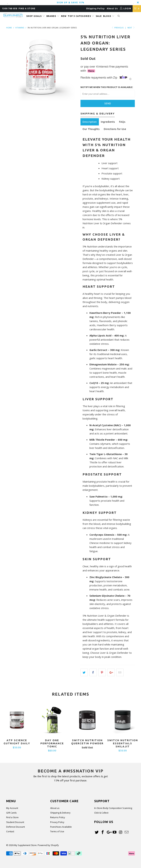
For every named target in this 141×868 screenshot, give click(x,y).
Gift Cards (11, 812)
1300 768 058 (9, 8)
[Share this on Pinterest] (102, 672)
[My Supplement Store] (13, 15)
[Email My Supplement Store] (126, 832)
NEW (63, 16)
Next (130, 27)
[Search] (118, 16)
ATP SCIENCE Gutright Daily (17, 720)
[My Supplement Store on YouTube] (114, 832)
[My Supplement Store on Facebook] (102, 832)
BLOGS (107, 16)
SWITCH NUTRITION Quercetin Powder (87, 720)
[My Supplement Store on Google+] (108, 832)
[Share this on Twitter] (84, 672)
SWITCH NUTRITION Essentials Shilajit (122, 720)
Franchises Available (61, 826)
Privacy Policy (57, 822)
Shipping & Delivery (60, 812)
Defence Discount (15, 826)
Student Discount (15, 822)
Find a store (27, 8)
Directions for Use (115, 129)
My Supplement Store (25, 845)
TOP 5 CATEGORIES (80, 16)
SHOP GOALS (34, 16)
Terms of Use (57, 831)
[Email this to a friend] (120, 672)
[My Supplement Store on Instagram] (120, 832)
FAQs (122, 121)
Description (90, 121)
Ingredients (108, 121)
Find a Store (12, 817)
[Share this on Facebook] (93, 672)
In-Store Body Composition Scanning (113, 808)
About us (54, 808)
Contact (10, 831)
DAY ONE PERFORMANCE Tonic (52, 720)
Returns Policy (57, 817)
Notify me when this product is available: (106, 87)
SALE (99, 16)
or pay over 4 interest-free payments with (104, 69)
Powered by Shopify (48, 845)
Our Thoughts (91, 129)
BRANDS (51, 16)
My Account (12, 808)
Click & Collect (101, 812)
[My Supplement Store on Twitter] (96, 832)
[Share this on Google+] (111, 672)
